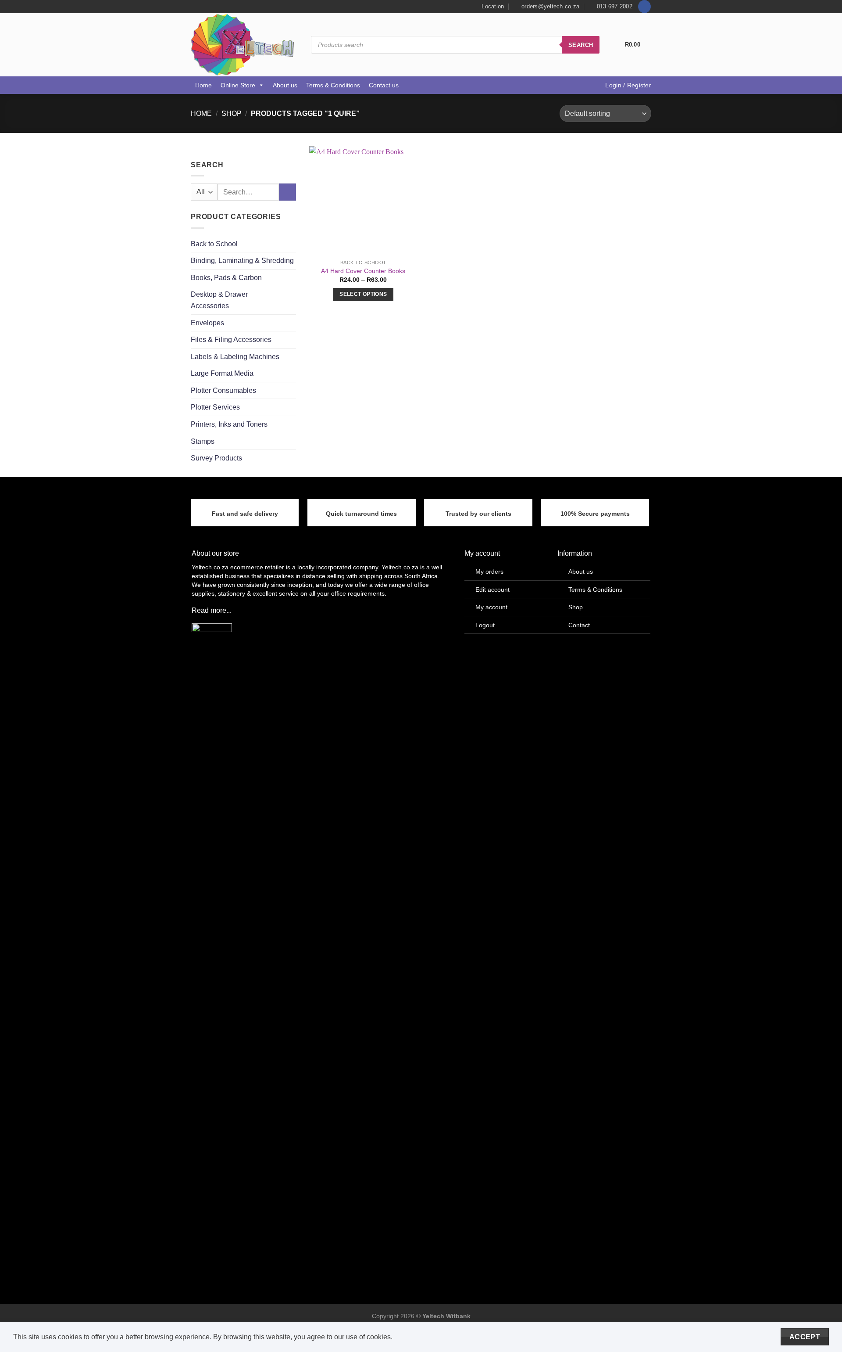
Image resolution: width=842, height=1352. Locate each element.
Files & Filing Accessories (231, 339)
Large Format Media (222, 374)
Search (580, 45)
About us (285, 85)
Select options (363, 294)
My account (491, 607)
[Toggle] (292, 300)
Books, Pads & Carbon (226, 277)
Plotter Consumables (223, 390)
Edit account (492, 589)
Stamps (202, 441)
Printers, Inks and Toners (229, 424)
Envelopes (207, 323)
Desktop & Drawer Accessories (219, 300)
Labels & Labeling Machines (235, 356)
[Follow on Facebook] (644, 6)
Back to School (214, 244)
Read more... (212, 610)
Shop (231, 113)
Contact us (384, 85)
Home (203, 85)
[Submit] (287, 192)
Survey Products (216, 458)
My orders (489, 571)
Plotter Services (215, 407)
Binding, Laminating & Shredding (242, 261)
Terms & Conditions (333, 85)
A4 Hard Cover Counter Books (363, 270)
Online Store (238, 85)
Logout (485, 625)
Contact (579, 625)
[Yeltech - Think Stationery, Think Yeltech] (244, 44)
